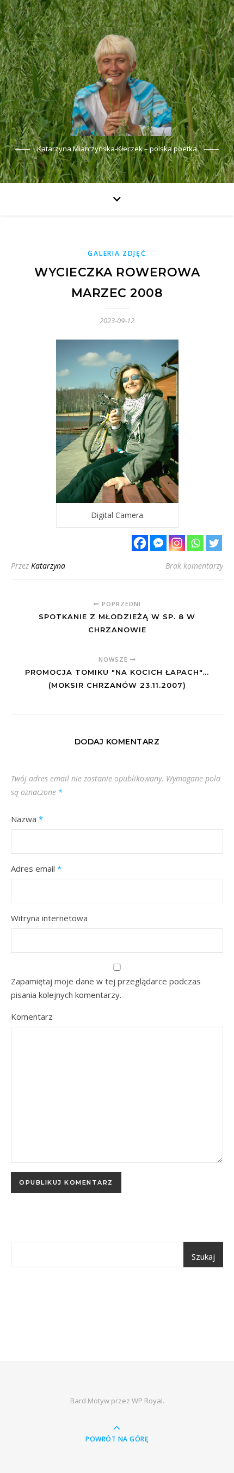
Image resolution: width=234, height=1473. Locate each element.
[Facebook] (140, 543)
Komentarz (32, 1016)
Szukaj (203, 1256)
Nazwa (27, 818)
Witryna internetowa (49, 918)
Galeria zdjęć (117, 253)
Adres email (36, 868)
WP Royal (147, 1401)
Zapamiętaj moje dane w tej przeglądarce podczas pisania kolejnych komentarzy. (106, 988)
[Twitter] (214, 543)
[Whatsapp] (195, 543)
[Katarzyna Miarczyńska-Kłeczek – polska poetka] (117, 81)
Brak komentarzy (194, 565)
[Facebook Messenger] (158, 543)
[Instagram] (177, 543)
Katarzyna (48, 565)
